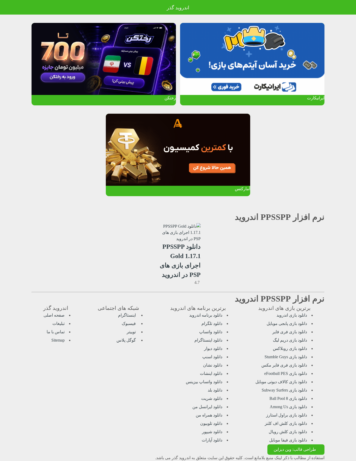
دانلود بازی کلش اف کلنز (286, 423)
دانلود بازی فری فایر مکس (284, 365)
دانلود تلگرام (211, 323)
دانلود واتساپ (210, 332)
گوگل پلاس (126, 340)
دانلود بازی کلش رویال (288, 432)
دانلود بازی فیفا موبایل (288, 440)
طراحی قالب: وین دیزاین (295, 449)
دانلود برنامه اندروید (205, 315)
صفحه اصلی (54, 315)
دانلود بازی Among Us (288, 407)
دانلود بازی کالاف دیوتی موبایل (281, 382)
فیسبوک (129, 323)
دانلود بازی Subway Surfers (284, 390)
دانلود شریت (211, 398)
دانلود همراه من (209, 415)
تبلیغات (58, 323)
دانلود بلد (215, 390)
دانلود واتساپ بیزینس (204, 382)
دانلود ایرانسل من (207, 407)
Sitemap (58, 340)
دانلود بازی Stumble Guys (286, 357)
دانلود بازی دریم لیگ (290, 340)
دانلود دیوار (213, 348)
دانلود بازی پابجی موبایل (287, 323)
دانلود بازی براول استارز (286, 415)
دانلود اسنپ (212, 357)
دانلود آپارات (212, 440)
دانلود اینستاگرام (208, 340)
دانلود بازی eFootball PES (285, 373)
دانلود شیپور (212, 432)
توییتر (132, 332)
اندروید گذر (178, 7)
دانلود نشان (212, 365)
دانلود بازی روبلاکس (290, 348)
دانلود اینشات (211, 373)
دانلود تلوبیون (211, 423)
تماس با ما (56, 332)
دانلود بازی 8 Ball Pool (288, 398)
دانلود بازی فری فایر (289, 332)
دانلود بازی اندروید (292, 315)
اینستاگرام (127, 315)
